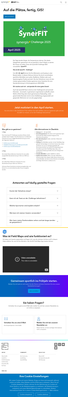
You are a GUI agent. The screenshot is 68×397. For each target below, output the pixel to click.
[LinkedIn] (55, 344)
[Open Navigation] (66, 2)
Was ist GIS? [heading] (42, 352)
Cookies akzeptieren (26, 394)
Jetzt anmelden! (9, 16)
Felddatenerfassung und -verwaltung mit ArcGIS (15, 144)
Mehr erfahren (54, 390)
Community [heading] (23, 352)
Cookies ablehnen (42, 394)
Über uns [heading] (4, 370)
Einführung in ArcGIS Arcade (11, 143)
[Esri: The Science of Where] (5, 346)
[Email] (55, 347)
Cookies (18, 380)
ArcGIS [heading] (3, 352)
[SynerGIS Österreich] (5, 2)
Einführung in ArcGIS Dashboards (12, 146)
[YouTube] (63, 344)
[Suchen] (61, 2)
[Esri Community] (59, 344)
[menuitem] (10, 356)
